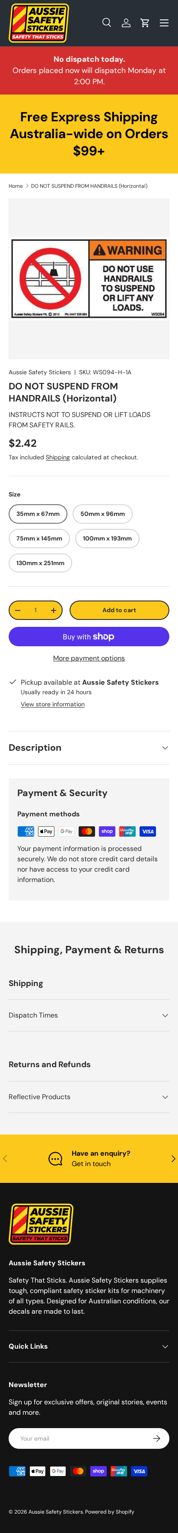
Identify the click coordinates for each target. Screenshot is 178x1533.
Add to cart (119, 610)
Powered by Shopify (109, 1511)
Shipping (58, 457)
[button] (145, 22)
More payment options (89, 658)
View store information (53, 704)
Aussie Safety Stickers (40, 372)
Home (16, 186)
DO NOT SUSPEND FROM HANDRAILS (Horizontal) (89, 186)
